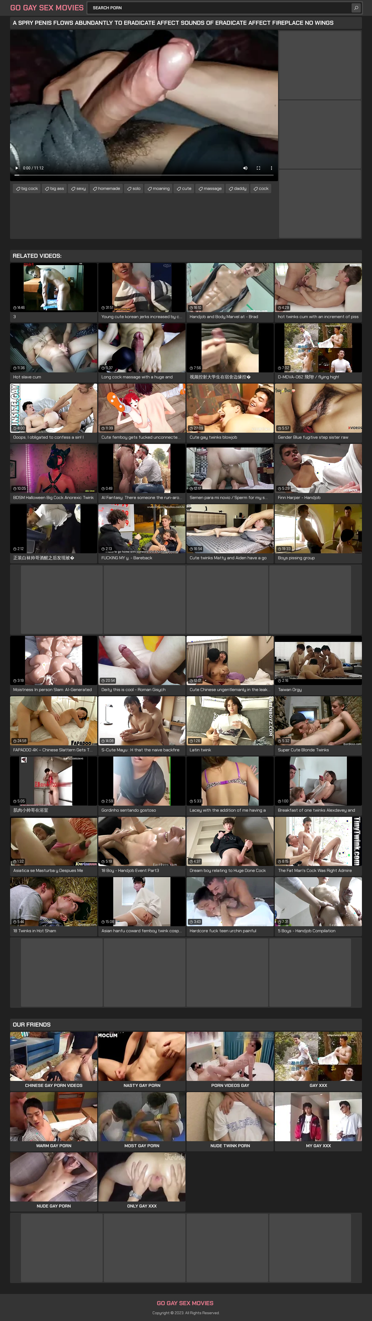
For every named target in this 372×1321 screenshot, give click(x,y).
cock (264, 188)
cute (186, 188)
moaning (161, 188)
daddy (240, 188)
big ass (57, 188)
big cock (30, 188)
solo (137, 188)
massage (213, 188)
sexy (81, 188)
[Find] (356, 8)
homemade (109, 188)
